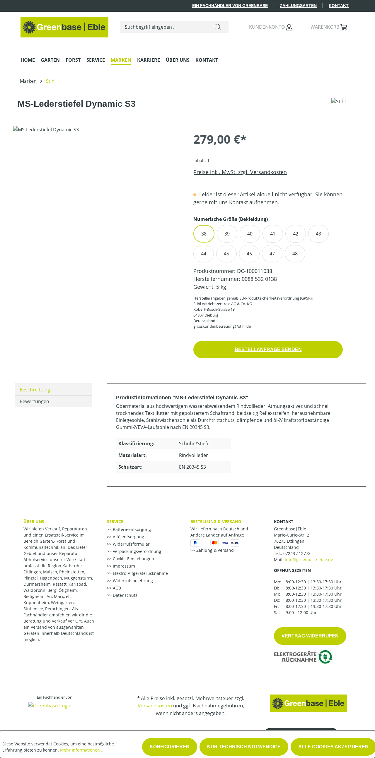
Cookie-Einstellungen (133, 558)
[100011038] (97, 189)
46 (249, 253)
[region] (97, 189)
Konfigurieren (170, 746)
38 (204, 234)
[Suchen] (218, 27)
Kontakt (339, 5)
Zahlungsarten (298, 5)
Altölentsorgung (128, 536)
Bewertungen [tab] (34, 401)
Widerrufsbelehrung (132, 580)
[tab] (53, 389)
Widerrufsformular (131, 544)
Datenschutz (124, 595)
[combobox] (164, 27)
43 (318, 234)
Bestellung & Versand (215, 521)
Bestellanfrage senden (268, 349)
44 (203, 253)
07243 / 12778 (297, 553)
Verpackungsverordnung (136, 551)
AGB (116, 588)
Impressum (123, 566)
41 (272, 234)
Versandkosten (155, 705)
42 (295, 234)
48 (295, 253)
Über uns (33, 521)
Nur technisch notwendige (244, 746)
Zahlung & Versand (214, 550)
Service (115, 521)
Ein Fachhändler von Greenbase (230, 5)
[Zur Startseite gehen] (64, 25)
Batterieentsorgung (131, 529)
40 (250, 234)
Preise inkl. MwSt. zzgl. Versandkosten (240, 172)
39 (227, 234)
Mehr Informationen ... (82, 750)
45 (226, 253)
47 (272, 253)
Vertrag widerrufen (310, 635)
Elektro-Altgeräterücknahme (140, 573)
